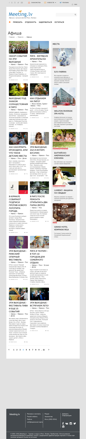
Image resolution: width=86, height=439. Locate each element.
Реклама (65, 2)
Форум (47, 414)
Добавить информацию (67, 414)
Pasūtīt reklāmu (32, 416)
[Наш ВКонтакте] (12, 3)
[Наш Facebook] (9, 3)
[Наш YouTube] (22, 3)
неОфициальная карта (35, 422)
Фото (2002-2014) (51, 419)
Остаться (59, 22)
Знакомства (36, 2)
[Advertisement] (24, 381)
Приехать (17, 22)
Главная (12, 37)
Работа (29, 419)
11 (44, 350)
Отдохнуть (30, 22)
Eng (75, 4)
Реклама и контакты (34, 414)
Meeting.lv (14, 414)
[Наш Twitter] (18, 3)
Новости (50, 2)
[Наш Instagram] (15, 3)
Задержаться (45, 22)
